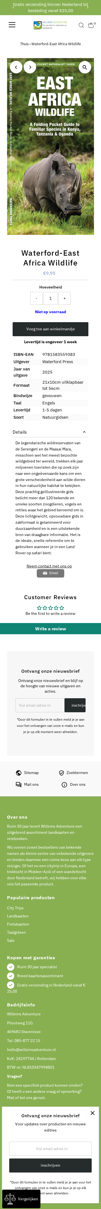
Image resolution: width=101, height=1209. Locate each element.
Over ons (78, 784)
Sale (11, 940)
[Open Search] (81, 25)
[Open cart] (91, 25)
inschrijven (79, 705)
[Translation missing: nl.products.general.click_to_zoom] (85, 67)
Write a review (50, 628)
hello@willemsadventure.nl (31, 1049)
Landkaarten (18, 916)
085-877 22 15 (27, 1040)
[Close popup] (92, 1113)
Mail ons (31, 784)
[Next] (87, 7)
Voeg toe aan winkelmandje (50, 328)
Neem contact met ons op (49, 566)
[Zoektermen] (61, 774)
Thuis (24, 44)
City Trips (15, 907)
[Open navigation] (12, 25)
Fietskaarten (18, 924)
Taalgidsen (16, 932)
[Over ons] (64, 786)
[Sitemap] (18, 774)
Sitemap (31, 772)
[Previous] (13, 7)
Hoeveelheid (50, 287)
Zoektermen (77, 772)
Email (53, 573)
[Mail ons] (18, 786)
